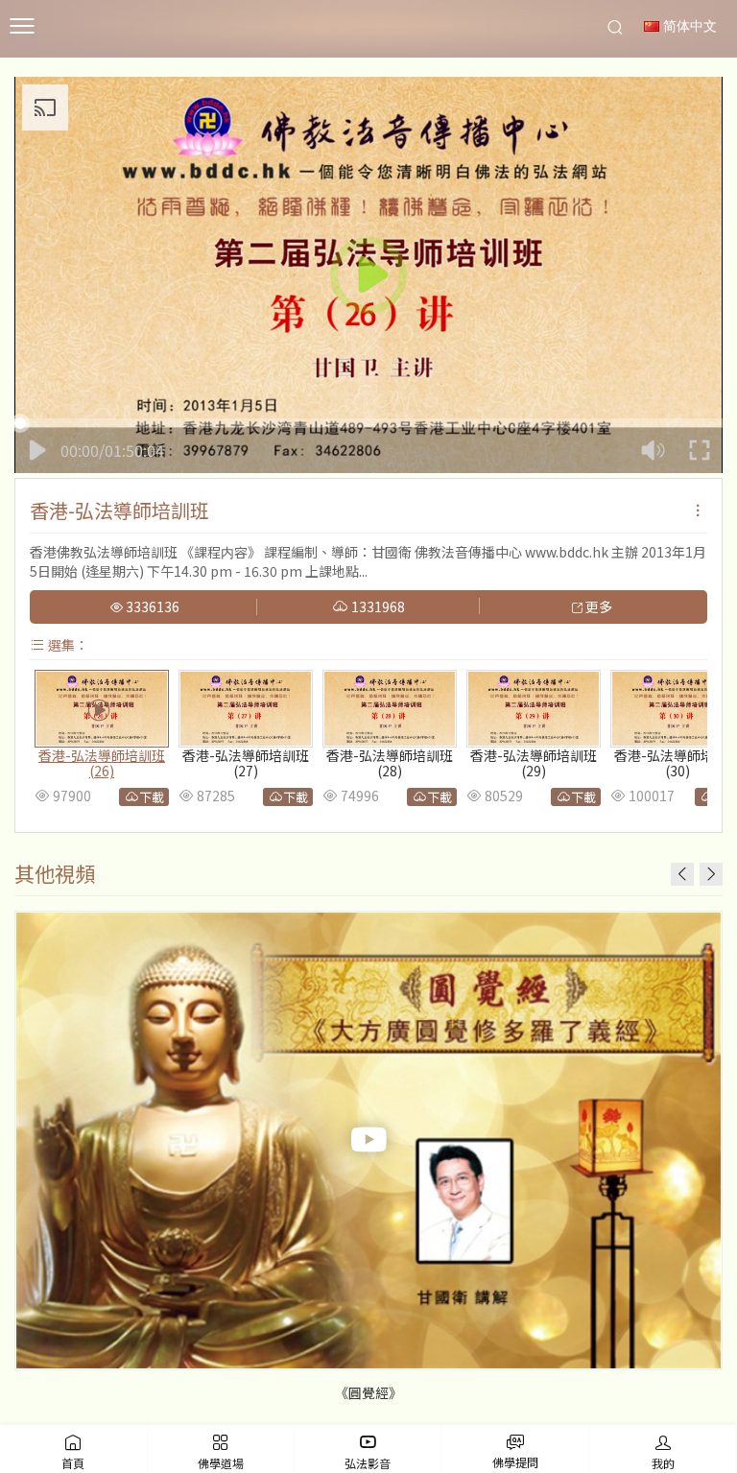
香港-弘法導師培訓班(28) (389, 763)
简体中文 (688, 26)
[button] (711, 874)
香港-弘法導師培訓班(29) (533, 763)
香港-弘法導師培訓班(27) (245, 763)
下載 (151, 797)
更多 (597, 607)
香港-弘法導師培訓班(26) (101, 763)
